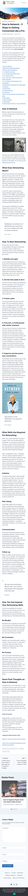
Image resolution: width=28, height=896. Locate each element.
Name (5, 848)
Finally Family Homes (8, 34)
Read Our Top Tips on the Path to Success (13, 739)
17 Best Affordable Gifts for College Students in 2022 (21, 761)
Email (5, 854)
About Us (7, 872)
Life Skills (21, 748)
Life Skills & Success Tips (8, 21)
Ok (14, 893)
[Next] (24, 794)
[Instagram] (16, 884)
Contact (13, 872)
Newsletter (20, 872)
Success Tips (6, 751)
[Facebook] (11, 884)
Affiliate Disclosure (10, 875)
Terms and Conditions (18, 878)
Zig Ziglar (6, 594)
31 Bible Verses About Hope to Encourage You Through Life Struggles (6, 763)
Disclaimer (20, 875)
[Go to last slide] (4, 794)
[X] (14, 884)
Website (5, 861)
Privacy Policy (7, 878)
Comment (6, 828)
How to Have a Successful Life (10, 748)
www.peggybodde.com (11, 727)
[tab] (11, 809)
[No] (26, 891)
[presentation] (14, 788)
